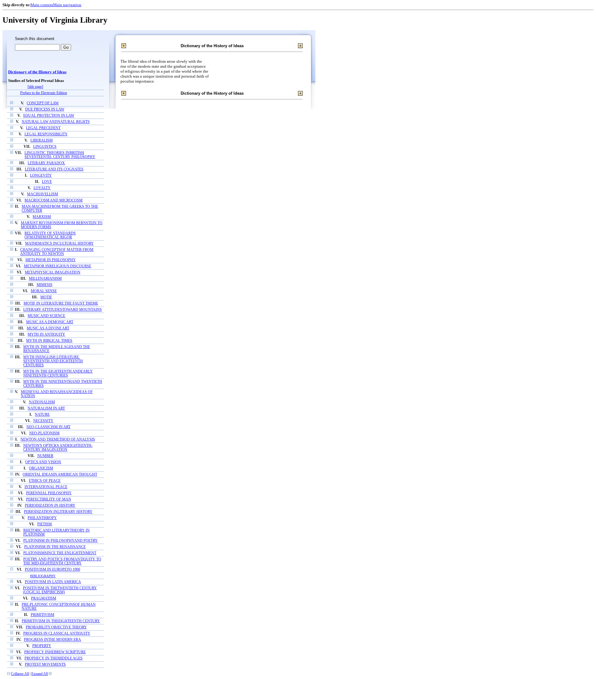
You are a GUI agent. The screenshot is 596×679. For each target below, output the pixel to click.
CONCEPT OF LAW (43, 103)
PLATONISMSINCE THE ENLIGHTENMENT (59, 553)
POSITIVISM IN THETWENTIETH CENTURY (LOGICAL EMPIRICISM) (60, 590)
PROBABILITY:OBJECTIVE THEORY (56, 627)
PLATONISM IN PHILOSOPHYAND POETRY (60, 541)
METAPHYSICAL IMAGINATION (52, 272)
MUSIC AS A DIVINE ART (48, 328)
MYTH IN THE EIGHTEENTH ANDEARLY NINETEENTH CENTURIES (58, 373)
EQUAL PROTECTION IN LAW (48, 116)
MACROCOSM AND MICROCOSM (54, 200)
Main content (41, 4)
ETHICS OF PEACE (45, 481)
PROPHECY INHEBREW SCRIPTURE (55, 652)
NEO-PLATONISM (44, 433)
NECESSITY (43, 421)
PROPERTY (41, 646)
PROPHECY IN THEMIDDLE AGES (54, 658)
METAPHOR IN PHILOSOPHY (50, 260)
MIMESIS (44, 285)
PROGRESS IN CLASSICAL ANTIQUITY (56, 633)
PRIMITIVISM (42, 615)
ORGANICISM (41, 468)
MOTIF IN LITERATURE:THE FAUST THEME (61, 303)
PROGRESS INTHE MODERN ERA (52, 640)
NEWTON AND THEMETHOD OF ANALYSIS (57, 439)
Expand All (39, 674)
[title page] (35, 87)
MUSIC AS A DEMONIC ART (49, 322)
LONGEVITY (41, 176)
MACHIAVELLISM (42, 194)
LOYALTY (42, 188)
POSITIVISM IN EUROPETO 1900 (52, 570)
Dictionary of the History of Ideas (37, 72)
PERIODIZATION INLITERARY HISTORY (58, 512)
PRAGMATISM (43, 598)
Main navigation (67, 4)
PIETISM (44, 524)
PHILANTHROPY (42, 518)
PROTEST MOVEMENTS (45, 665)
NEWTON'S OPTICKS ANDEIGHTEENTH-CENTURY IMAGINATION (58, 448)
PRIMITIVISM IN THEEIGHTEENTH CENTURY (61, 621)
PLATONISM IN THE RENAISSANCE (55, 547)
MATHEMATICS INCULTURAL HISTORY (59, 244)
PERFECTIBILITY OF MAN (48, 499)
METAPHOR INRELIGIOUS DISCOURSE (57, 266)
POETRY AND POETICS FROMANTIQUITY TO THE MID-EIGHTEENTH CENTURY (62, 561)
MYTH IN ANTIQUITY (46, 335)
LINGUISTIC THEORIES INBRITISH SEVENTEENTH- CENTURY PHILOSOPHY (60, 155)
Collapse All (20, 674)
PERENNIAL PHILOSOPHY (49, 493)
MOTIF (46, 297)
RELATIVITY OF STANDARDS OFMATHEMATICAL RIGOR (50, 235)
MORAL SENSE (44, 291)
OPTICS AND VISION (43, 462)
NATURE (42, 415)
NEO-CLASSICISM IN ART (48, 427)
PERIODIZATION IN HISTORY (50, 506)
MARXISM (42, 217)
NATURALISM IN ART (46, 408)
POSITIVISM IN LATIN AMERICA (53, 582)
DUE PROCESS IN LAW (44, 109)
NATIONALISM (42, 402)
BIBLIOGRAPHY (43, 576)
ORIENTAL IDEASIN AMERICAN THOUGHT (60, 475)
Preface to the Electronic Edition (43, 93)
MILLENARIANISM (45, 279)
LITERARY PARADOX (46, 163)
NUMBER (45, 456)
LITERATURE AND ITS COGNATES (54, 169)
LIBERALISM (41, 140)
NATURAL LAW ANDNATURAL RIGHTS (56, 122)
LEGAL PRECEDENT (43, 128)
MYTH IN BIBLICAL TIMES (49, 341)
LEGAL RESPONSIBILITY (46, 134)
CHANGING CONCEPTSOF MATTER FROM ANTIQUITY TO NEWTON (56, 252)
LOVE (47, 182)
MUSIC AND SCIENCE (46, 316)
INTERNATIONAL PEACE (46, 487)
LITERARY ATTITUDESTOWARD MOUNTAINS (62, 310)
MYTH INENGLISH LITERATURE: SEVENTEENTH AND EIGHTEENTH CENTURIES (53, 361)
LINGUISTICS (44, 147)
